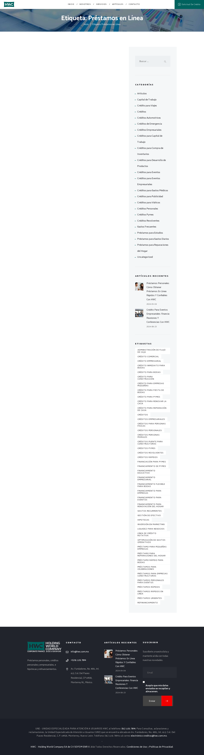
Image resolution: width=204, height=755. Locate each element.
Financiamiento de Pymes (152, 466)
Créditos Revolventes (148, 221)
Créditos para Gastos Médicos (152, 191)
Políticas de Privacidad (161, 747)
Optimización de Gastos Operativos (151, 541)
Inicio (86, 24)
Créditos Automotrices (149, 118)
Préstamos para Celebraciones (147, 568)
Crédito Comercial (148, 356)
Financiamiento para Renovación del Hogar (151, 505)
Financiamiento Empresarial (146, 478)
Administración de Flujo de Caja (152, 351)
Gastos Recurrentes (150, 511)
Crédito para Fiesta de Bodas (151, 391)
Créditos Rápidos (148, 457)
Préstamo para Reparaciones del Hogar (152, 555)
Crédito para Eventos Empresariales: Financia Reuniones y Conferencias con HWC (158, 316)
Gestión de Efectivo (149, 515)
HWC (33, 747)
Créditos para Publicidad (150, 197)
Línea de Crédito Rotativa (147, 534)
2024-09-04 (152, 304)
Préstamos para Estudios (150, 233)
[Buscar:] (152, 61)
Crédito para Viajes (147, 106)
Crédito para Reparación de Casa (152, 409)
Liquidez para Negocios (151, 529)
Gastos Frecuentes (146, 227)
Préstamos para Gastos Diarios (153, 239)
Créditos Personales (147, 209)
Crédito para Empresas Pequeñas (151, 384)
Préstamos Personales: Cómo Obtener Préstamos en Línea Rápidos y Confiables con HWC (158, 291)
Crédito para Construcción (146, 378)
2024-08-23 (152, 326)
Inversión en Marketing (151, 524)
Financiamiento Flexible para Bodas (151, 485)
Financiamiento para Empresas (149, 492)
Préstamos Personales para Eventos (151, 581)
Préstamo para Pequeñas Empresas (152, 548)
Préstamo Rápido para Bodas (150, 561)
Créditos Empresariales (149, 130)
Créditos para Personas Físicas (152, 425)
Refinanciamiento (148, 603)
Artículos (142, 94)
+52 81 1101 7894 (78, 660)
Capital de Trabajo (147, 100)
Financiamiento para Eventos (149, 499)
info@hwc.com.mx (80, 652)
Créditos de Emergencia (149, 124)
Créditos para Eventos (148, 172)
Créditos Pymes (145, 215)
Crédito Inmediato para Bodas (151, 367)
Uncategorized (145, 257)
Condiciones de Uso (137, 747)
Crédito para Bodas (149, 372)
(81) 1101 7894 (128, 729)
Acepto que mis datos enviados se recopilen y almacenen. (158, 689)
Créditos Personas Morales (149, 436)
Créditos (141, 112)
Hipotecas (143, 520)
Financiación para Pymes (152, 462)
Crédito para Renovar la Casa (152, 402)
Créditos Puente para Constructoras (150, 443)
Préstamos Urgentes (150, 598)
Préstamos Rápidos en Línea (150, 593)
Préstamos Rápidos (149, 587)
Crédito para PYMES (149, 397)
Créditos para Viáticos (148, 203)
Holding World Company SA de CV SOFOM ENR (63, 747)
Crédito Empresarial (149, 361)
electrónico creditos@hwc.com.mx (149, 736)
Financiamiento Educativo (146, 472)
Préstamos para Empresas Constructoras (153, 575)
